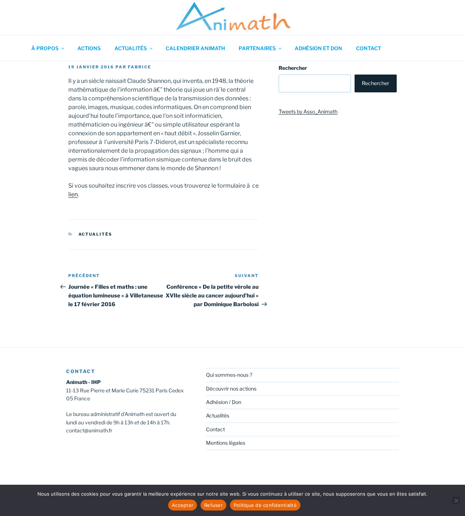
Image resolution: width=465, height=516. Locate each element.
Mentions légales (225, 443)
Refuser (213, 505)
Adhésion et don (318, 48)
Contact (368, 48)
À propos (44, 48)
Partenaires (257, 48)
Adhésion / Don (223, 402)
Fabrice (139, 66)
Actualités (130, 48)
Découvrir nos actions (231, 388)
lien (73, 194)
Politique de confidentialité (265, 505)
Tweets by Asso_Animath (308, 111)
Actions (89, 48)
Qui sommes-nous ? (229, 375)
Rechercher (293, 68)
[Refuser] (456, 500)
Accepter (182, 505)
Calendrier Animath (195, 48)
